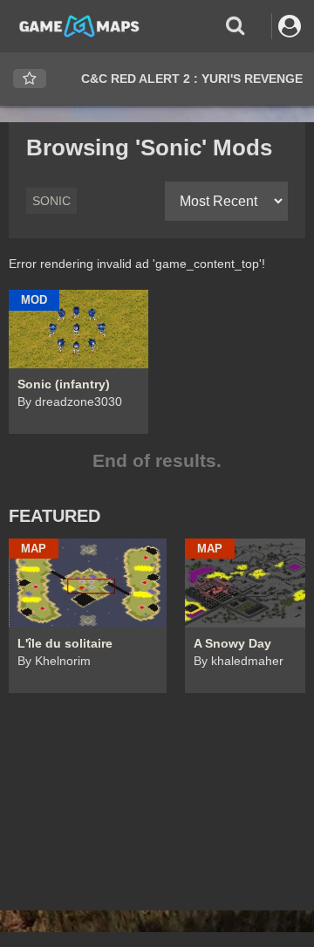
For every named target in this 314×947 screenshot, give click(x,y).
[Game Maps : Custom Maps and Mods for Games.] (79, 25)
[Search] (235, 26)
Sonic (51, 201)
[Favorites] (29, 79)
